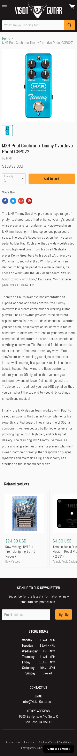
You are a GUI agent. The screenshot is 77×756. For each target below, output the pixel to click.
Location (29, 742)
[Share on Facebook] (5, 201)
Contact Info (13, 742)
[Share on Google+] (21, 201)
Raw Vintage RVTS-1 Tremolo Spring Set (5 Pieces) (20, 551)
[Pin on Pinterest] (29, 201)
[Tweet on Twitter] (13, 201)
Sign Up (64, 614)
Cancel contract (58, 748)
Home (6, 39)
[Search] (69, 25)
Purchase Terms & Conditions (54, 742)
